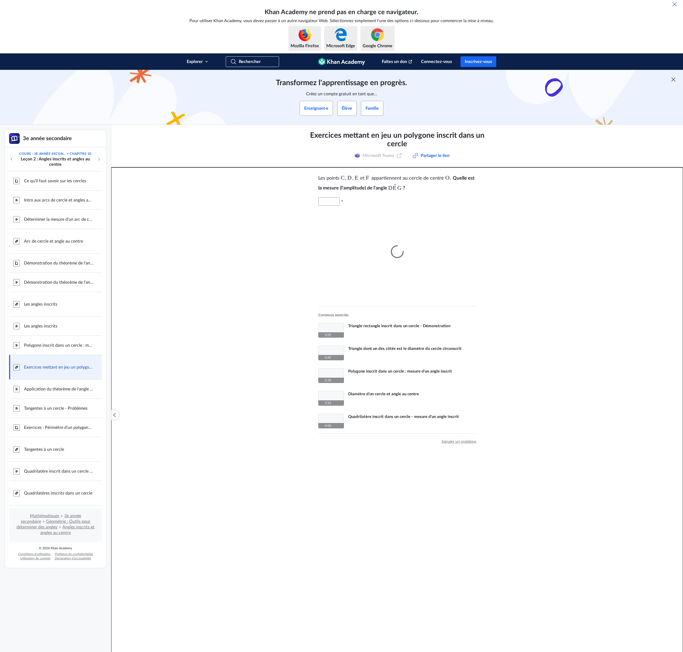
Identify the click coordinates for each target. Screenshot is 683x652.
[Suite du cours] (99, 159)
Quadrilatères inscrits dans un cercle (58, 493)
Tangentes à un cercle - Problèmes (56, 408)
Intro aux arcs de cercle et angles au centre (58, 200)
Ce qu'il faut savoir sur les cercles (55, 181)
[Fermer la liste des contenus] (115, 415)
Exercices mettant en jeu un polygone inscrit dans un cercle (58, 367)
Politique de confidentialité (74, 554)
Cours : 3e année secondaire (42, 153)
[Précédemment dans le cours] (12, 159)
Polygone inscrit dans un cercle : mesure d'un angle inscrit (58, 345)
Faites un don (394, 62)
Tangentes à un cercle (44, 449)
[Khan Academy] (341, 62)
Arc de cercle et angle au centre (53, 241)
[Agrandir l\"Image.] (397, 248)
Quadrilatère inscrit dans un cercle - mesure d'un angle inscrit (58, 471)
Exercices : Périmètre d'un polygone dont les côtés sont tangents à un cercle (58, 427)
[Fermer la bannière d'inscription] (673, 79)
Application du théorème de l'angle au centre (58, 389)
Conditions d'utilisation (34, 554)
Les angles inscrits (40, 304)
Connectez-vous (436, 62)
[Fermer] (674, 4)
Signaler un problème (459, 438)
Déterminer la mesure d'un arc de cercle (58, 219)
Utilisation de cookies (35, 558)
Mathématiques (44, 516)
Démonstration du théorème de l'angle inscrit (58, 263)
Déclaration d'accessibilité (73, 558)
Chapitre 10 (81, 153)
